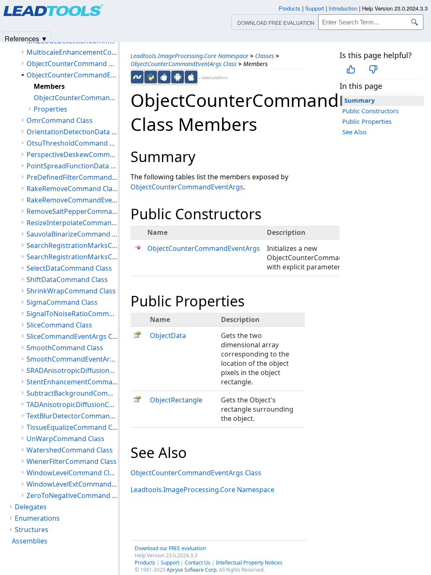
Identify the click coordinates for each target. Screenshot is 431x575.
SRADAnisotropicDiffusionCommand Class (72, 370)
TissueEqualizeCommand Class (72, 427)
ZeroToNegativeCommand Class (72, 495)
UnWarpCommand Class (65, 438)
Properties (50, 109)
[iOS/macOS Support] (191, 77)
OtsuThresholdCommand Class (72, 143)
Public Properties (366, 121)
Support (170, 562)
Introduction (343, 8)
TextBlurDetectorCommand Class (72, 416)
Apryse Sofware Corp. (192, 569)
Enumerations (37, 518)
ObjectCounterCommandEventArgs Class (183, 64)
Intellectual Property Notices (249, 562)
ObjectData (168, 335)
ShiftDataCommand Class (67, 279)
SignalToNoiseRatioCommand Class (72, 313)
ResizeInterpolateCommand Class (72, 222)
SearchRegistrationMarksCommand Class (72, 245)
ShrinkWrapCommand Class (71, 290)
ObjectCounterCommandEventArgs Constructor (76, 97)
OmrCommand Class (60, 120)
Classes (264, 56)
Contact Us (197, 562)
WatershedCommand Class (70, 450)
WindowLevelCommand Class (72, 472)
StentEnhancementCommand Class (72, 381)
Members (49, 86)
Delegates (31, 506)
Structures (31, 529)
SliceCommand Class (59, 325)
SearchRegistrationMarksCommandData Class (72, 256)
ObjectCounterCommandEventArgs (186, 187)
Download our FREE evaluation (170, 548)
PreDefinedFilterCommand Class (72, 177)
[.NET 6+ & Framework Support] (137, 77)
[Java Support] (164, 77)
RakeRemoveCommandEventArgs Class (72, 200)
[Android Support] (177, 77)
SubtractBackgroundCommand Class (72, 393)
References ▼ (26, 38)
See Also (354, 132)
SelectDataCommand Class (69, 268)
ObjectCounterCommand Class (72, 63)
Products (145, 562)
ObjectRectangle (176, 400)
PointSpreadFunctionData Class (72, 165)
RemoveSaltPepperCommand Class (72, 211)
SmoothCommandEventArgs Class (72, 359)
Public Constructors (370, 110)
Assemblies (30, 541)
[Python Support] (150, 77)
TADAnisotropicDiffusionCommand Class (72, 404)
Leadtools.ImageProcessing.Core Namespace (189, 56)
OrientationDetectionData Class (72, 131)
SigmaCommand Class (62, 302)
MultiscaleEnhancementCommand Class (72, 52)
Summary (359, 100)
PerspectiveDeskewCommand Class (72, 154)
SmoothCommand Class (65, 347)
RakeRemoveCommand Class (72, 188)
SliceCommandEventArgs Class (72, 336)
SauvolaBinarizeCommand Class (72, 234)
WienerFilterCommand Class (72, 461)
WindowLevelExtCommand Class (72, 484)
